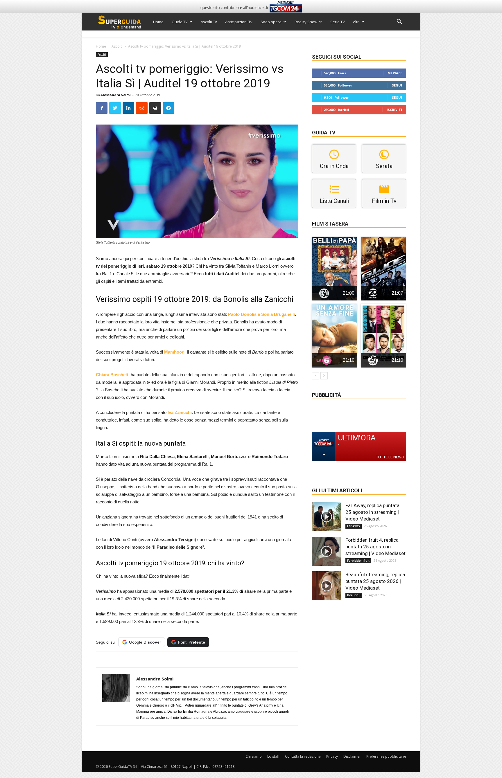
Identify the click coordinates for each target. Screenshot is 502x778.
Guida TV (180, 21)
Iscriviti (394, 109)
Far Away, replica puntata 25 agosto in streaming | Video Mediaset (372, 512)
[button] (399, 22)
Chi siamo (253, 756)
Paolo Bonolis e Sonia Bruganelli (261, 314)
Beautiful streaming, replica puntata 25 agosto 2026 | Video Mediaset (375, 581)
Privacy (332, 756)
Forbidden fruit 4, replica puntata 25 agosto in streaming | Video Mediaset (375, 546)
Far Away (353, 526)
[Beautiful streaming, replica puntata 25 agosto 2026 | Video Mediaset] (326, 585)
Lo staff (273, 756)
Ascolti (117, 46)
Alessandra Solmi (116, 95)
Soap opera (271, 21)
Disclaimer (352, 756)
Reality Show (306, 21)
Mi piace (395, 73)
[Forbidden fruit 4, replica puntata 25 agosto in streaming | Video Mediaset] (326, 551)
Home (158, 21)
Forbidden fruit (358, 561)
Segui (397, 85)
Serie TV (337, 21)
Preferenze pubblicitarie (386, 756)
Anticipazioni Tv (238, 21)
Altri (356, 21)
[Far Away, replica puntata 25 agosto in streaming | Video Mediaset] (326, 516)
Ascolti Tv (209, 21)
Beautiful (354, 595)
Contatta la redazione (303, 756)
